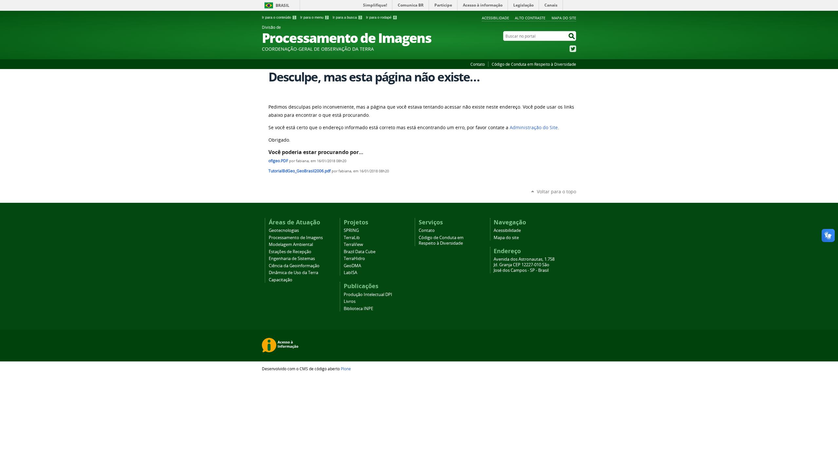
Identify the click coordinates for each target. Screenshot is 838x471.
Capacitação (280, 280)
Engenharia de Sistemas (292, 258)
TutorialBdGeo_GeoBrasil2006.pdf (299, 171)
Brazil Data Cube (359, 251)
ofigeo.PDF (278, 161)
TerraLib (352, 237)
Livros (349, 301)
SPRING (351, 230)
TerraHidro (354, 258)
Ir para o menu (314, 17)
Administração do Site (534, 128)
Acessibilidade (495, 17)
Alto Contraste (530, 17)
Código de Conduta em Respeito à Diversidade (534, 64)
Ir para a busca (347, 17)
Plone (346, 368)
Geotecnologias (284, 230)
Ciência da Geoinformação (294, 266)
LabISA (350, 272)
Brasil (282, 5)
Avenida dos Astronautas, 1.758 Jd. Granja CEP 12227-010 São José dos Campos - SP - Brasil (524, 264)
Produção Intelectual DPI (368, 294)
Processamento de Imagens (296, 237)
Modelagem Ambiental (291, 244)
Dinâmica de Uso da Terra (293, 272)
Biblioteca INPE (358, 308)
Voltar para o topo (556, 191)
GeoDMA (352, 266)
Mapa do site (564, 17)
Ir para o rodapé (381, 17)
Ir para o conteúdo (278, 17)
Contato (477, 64)
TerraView (353, 244)
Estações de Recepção (290, 251)
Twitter (573, 48)
